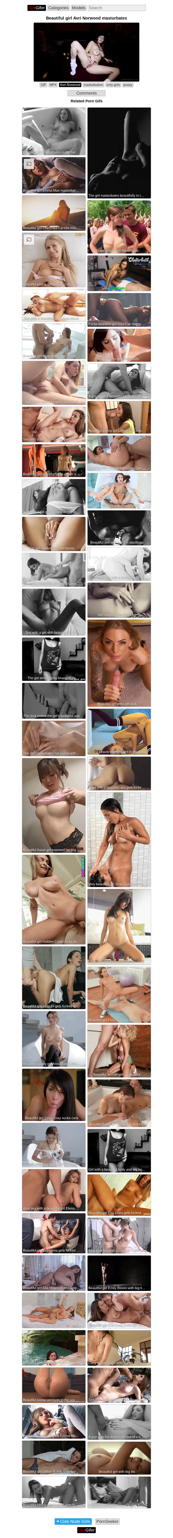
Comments (86, 93)
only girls (113, 85)
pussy (127, 85)
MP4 (53, 85)
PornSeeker (107, 1521)
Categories (58, 7)
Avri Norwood (70, 85)
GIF (43, 85)
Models (78, 7)
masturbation (93, 85)
